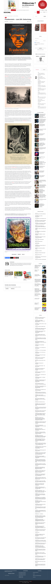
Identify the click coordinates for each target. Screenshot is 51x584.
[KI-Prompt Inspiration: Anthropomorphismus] (37, 126)
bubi (38, 72)
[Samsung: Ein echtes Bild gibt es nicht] (37, 131)
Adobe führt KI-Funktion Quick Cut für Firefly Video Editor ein (42, 181)
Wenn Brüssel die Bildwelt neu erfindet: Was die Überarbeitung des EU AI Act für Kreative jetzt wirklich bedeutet (42, 121)
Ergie (38, 96)
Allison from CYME (40, 99)
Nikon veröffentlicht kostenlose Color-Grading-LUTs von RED (38, 285)
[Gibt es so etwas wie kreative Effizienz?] (37, 177)
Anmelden (40, 48)
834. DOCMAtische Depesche (22, 572)
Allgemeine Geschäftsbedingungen (37, 575)
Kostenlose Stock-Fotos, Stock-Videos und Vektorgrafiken (38, 308)
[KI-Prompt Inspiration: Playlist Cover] (37, 168)
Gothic (13, 182)
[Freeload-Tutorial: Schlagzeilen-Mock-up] (44, 276)
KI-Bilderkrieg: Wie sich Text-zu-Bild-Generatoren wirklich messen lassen (42, 139)
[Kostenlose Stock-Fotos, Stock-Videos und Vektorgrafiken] (44, 309)
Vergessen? (44, 40)
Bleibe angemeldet (37, 42)
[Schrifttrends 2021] (44, 300)
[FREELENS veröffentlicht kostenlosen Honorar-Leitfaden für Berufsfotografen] (44, 267)
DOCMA (19, 254)
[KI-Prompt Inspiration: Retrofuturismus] (37, 135)
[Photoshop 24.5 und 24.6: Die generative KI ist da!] (37, 149)
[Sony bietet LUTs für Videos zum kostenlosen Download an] (44, 295)
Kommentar (37, 69)
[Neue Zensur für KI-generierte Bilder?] (37, 173)
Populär (44, 69)
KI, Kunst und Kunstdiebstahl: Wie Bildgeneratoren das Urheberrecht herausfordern (42, 191)
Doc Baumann (6, 21)
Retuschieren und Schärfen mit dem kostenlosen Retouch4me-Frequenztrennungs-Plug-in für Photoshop (38, 290)
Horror (23, 254)
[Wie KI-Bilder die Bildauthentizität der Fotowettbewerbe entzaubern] (37, 206)
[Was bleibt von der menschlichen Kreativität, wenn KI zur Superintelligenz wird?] (37, 163)
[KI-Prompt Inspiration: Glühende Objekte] (37, 154)
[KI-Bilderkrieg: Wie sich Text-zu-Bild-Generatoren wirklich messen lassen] (37, 140)
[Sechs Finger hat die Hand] (9, 273)
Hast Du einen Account (40, 49)
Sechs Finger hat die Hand (8, 275)
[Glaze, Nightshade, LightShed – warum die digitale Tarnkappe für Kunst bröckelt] (37, 145)
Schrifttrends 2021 (37, 298)
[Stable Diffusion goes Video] (37, 159)
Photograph (39, 80)
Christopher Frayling (14, 167)
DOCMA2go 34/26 (21, 577)
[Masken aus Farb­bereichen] (44, 272)
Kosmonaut (39, 84)
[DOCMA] (7, 12)
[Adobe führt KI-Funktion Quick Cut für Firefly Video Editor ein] (37, 182)
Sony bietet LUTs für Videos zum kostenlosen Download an (38, 294)
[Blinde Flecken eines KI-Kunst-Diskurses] (18, 273)
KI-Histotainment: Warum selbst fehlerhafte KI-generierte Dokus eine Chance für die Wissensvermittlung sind (42, 116)
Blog (5, 17)
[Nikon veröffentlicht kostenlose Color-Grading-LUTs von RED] (44, 286)
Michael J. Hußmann (40, 76)
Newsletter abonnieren (35, 572)
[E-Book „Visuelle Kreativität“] (44, 305)
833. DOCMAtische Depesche (22, 573)
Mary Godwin (6, 76)
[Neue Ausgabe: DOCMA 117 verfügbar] (27, 274)
